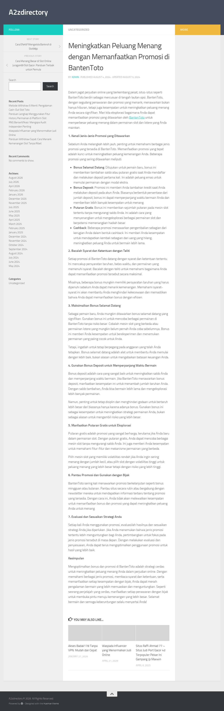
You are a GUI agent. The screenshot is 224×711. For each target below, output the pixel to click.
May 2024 (14, 266)
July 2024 (14, 257)
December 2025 (17, 198)
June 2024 (14, 261)
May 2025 (14, 215)
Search (12, 80)
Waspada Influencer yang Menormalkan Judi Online (116, 650)
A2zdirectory (28, 12)
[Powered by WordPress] (22, 703)
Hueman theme (51, 703)
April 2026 (14, 186)
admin (75, 77)
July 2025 (14, 207)
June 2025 (14, 211)
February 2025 (17, 228)
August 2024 (16, 253)
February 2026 (17, 190)
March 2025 (15, 224)
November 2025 (18, 203)
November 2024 (18, 240)
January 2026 (16, 194)
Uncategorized (78, 29)
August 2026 (16, 177)
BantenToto (137, 117)
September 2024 (18, 249)
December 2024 (17, 236)
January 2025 (16, 232)
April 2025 (14, 219)
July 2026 (14, 182)
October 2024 (16, 245)
